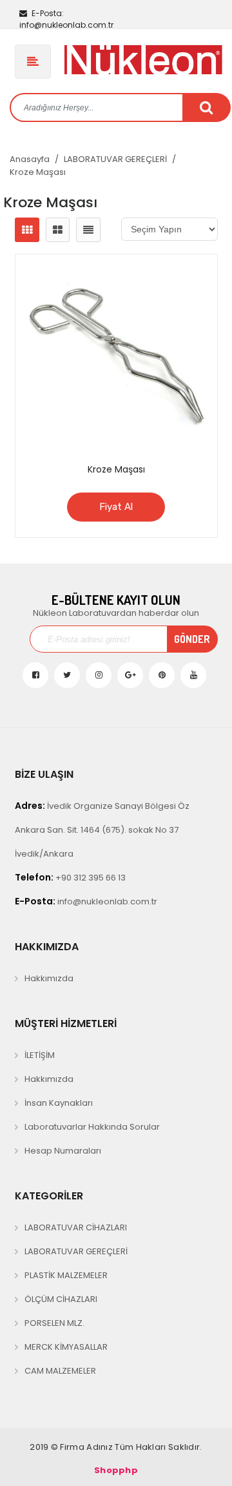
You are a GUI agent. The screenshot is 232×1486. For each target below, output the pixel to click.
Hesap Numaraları (62, 1151)
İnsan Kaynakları (58, 1103)
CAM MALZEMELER (60, 1371)
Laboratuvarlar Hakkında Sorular (92, 1127)
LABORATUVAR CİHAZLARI (75, 1227)
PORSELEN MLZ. (54, 1323)
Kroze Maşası (38, 172)
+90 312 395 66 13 (70, 877)
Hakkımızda (48, 978)
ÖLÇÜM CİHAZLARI (60, 1299)
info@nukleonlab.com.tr (66, 19)
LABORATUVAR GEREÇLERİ (115, 159)
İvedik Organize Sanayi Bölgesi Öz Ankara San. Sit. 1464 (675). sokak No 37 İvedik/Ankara (102, 829)
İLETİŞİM (39, 1055)
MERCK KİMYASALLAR (66, 1347)
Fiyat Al (116, 507)
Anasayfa (30, 159)
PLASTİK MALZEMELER (66, 1275)
